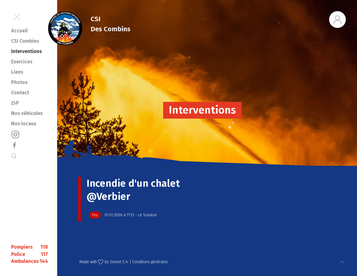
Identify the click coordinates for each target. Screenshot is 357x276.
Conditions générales (150, 262)
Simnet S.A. (119, 262)
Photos (19, 82)
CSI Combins (25, 41)
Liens (17, 72)
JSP (15, 103)
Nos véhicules (27, 113)
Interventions (26, 51)
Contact (20, 93)
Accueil (19, 31)
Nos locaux (23, 124)
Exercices (21, 62)
